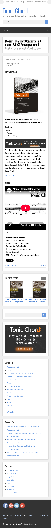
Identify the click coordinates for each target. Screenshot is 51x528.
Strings (9, 406)
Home (5, 515)
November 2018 (12, 470)
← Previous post (11, 265)
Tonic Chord (15, 10)
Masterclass (11, 393)
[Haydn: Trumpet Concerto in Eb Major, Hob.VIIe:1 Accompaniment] (39, 289)
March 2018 (11, 490)
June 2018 (10, 480)
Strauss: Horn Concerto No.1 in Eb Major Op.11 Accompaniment (16, 300)
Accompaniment (13, 64)
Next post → (41, 265)
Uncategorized (12, 409)
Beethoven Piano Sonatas (16, 380)
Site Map (28, 515)
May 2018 (10, 483)
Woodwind (8, 66)
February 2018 (12, 493)
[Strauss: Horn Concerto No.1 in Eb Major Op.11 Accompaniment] (16, 289)
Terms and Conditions (16, 515)
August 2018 (11, 473)
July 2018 (10, 477)
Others (9, 399)
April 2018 (10, 486)
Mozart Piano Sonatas (15, 396)
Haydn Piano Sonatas (15, 390)
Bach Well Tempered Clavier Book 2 (20, 377)
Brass (9, 383)
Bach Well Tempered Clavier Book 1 (20, 373)
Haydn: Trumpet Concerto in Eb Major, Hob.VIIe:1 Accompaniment (38, 300)
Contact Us (37, 515)
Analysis (10, 370)
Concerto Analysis (13, 386)
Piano (9, 402)
